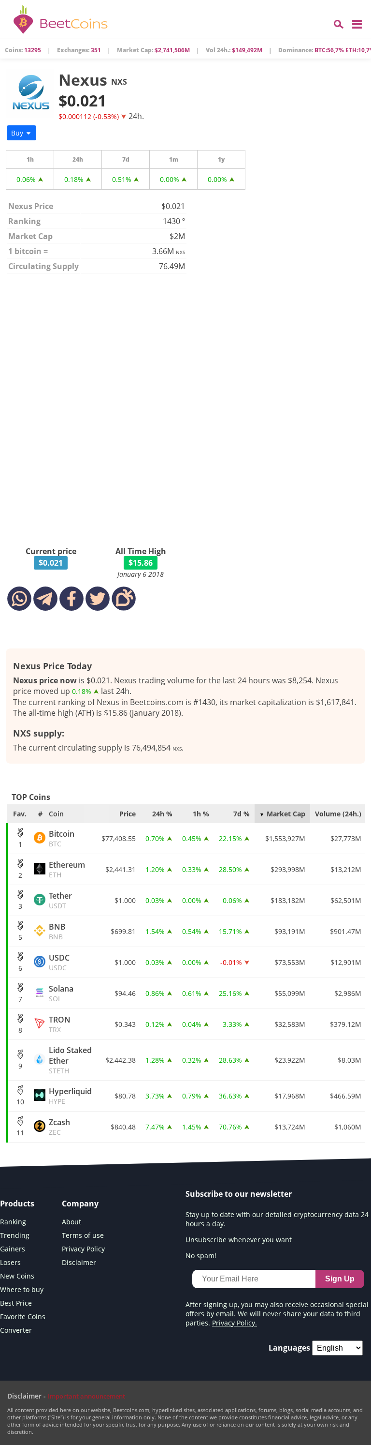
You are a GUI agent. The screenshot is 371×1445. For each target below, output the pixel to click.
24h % (162, 813)
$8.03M (349, 1060)
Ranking (13, 1221)
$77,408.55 (118, 838)
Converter (16, 1330)
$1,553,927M (285, 838)
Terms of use (83, 1235)
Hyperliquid (70, 1096)
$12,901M (345, 962)
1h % (201, 813)
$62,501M (345, 900)
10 (20, 1101)
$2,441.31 (120, 869)
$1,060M (347, 1126)
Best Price (16, 1303)
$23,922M (289, 1060)
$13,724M (289, 1126)
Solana (61, 993)
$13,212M (345, 869)
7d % (241, 813)
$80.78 (125, 1095)
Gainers (12, 1248)
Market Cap (286, 813)
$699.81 (123, 931)
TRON (60, 1024)
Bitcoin (61, 838)
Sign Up (340, 1279)
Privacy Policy (83, 1248)
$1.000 (125, 900)
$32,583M (289, 1024)
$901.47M (345, 931)
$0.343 (125, 1024)
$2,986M (347, 993)
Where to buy (21, 1289)
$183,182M (288, 900)
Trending (14, 1235)
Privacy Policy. (234, 1322)
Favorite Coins (22, 1316)
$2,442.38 (120, 1060)
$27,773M (345, 838)
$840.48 (123, 1126)
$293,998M (288, 869)
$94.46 (125, 993)
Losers (10, 1262)
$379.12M (345, 1024)
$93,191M (289, 931)
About (71, 1221)
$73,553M (289, 962)
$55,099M (289, 993)
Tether (60, 900)
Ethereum (67, 869)
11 (20, 1132)
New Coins (17, 1275)
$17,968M (289, 1095)
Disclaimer (79, 1262)
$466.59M (345, 1095)
